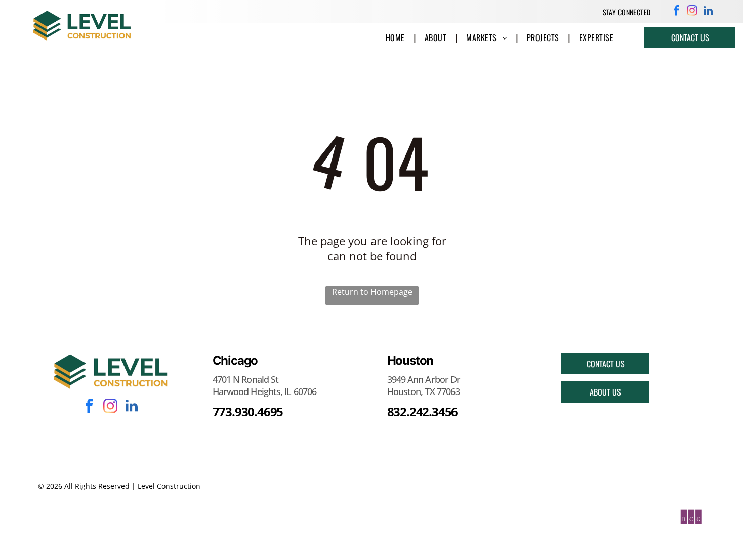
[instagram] (692, 12)
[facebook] (676, 12)
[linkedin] (708, 12)
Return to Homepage (372, 291)
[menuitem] (626, 12)
